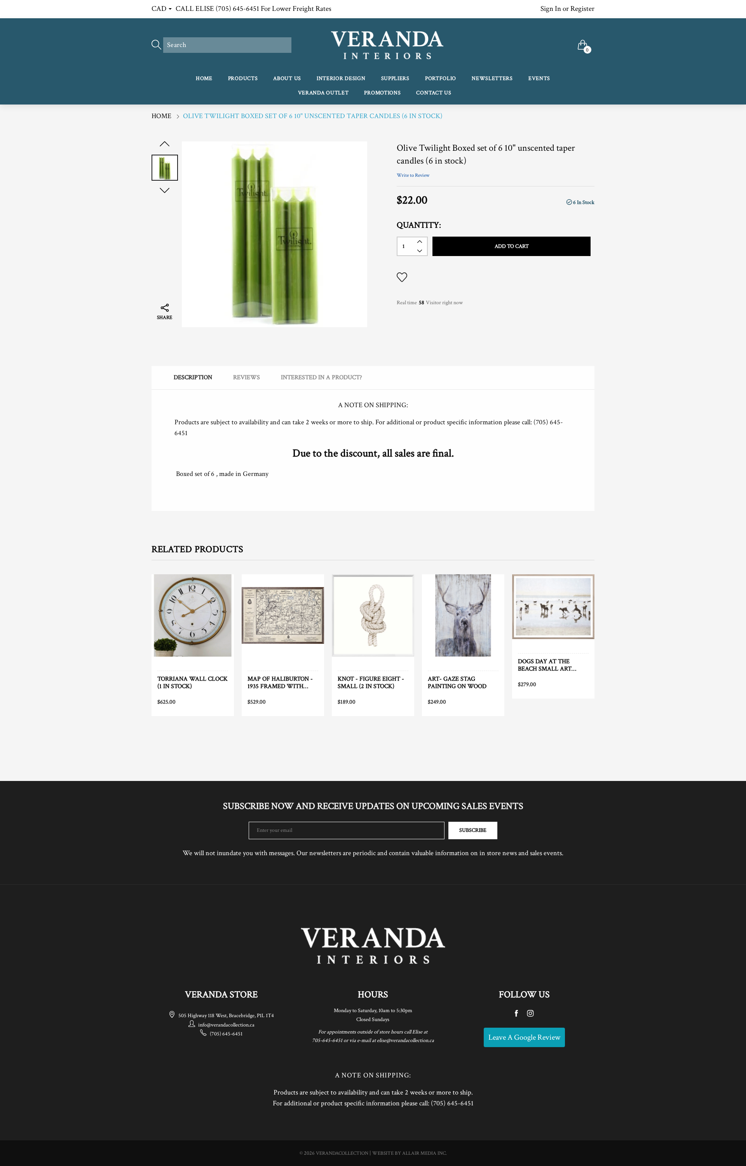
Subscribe (472, 830)
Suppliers (395, 78)
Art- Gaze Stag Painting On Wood (457, 682)
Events (539, 78)
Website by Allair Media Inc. (409, 1153)
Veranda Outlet (323, 93)
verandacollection (342, 1153)
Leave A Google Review (524, 1037)
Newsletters (492, 78)
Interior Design (341, 78)
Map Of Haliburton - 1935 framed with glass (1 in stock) (280, 682)
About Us (287, 78)
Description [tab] (193, 377)
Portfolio (440, 78)
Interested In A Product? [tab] (321, 377)
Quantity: (419, 225)
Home (204, 78)
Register (582, 9)
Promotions (382, 93)
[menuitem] (204, 79)
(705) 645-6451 (226, 1033)
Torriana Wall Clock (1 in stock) (192, 682)
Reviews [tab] (246, 377)
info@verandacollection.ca (226, 1024)
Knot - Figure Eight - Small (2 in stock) (371, 682)
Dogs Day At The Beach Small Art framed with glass (549, 665)
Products (243, 78)
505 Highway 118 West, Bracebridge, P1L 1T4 (226, 1015)
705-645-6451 (327, 1040)
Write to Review (413, 175)
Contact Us (433, 93)
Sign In (550, 9)
